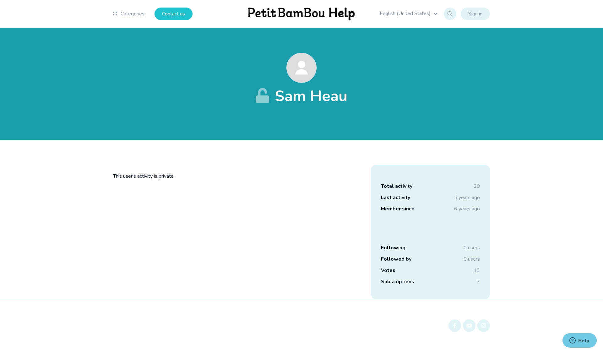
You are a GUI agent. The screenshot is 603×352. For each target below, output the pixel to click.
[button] (409, 13)
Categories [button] (131, 13)
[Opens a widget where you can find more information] (579, 341)
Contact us (173, 13)
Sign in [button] (475, 13)
